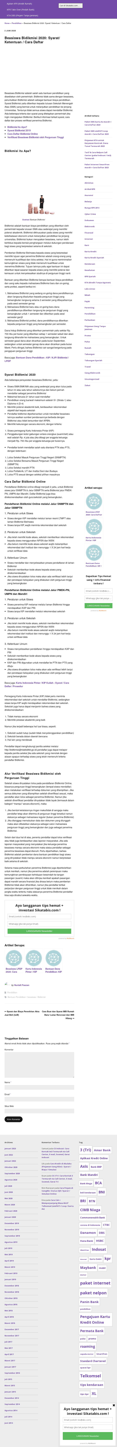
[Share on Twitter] (114, 369)
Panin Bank (89, 1302)
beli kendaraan (88, 1192)
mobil (102, 1268)
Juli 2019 (8, 1248)
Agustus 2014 (11, 1410)
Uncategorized (92, 379)
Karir (87, 245)
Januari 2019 (10, 1279)
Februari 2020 (11, 1211)
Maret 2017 (10, 1360)
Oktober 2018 (11, 1298)
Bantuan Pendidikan (17, 997)
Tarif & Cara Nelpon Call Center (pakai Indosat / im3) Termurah (98, 155)
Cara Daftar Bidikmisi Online (22, 133)
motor (83, 1275)
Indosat (99, 1249)
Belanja (88, 201)
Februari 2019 (11, 1273)
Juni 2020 (9, 1192)
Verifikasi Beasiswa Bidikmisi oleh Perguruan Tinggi (35, 137)
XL (94, 1393)
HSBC (100, 1241)
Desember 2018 (12, 1285)
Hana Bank (86, 1241)
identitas (84, 1250)
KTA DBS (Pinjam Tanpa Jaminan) (22, 15)
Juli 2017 (8, 1341)
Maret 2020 (10, 1204)
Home (7, 23)
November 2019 (12, 1229)
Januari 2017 (10, 1367)
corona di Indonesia (90, 1225)
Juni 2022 (9, 1154)
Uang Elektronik (92, 373)
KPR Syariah (90, 276)
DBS (102, 1233)
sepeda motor (86, 1354)
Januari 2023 (10, 1148)
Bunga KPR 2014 (92, 207)
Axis (84, 1166)
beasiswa (32, 997)
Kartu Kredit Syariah (94, 257)
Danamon (88, 1232)
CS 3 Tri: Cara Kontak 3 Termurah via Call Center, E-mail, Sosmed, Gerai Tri (57, 1178)
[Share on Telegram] (114, 374)
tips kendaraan (91, 1385)
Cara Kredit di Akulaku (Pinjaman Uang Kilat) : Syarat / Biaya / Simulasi (56, 1166)
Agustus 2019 (11, 1242)
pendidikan (85, 1309)
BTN (92, 1201)
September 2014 (12, 1404)
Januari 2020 (10, 1217)
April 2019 (9, 1260)
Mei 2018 (8, 1310)
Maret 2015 (10, 1385)
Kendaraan (90, 264)
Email (8, 1094)
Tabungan (90, 354)
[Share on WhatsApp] (114, 384)
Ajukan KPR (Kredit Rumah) (19, 3)
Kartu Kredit (90, 251)
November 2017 (12, 1335)
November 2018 (12, 1292)
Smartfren (101, 1354)
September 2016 (12, 1373)
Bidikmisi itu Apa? (17, 127)
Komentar (9, 1049)
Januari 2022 (10, 1161)
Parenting (89, 307)
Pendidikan (17, 23)
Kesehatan (90, 270)
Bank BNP (96, 1166)
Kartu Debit (96, 1259)
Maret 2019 (10, 1267)
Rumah (88, 348)
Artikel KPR (90, 189)
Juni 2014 (9, 1423)
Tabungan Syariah (93, 360)
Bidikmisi (42, 997)
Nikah (87, 295)
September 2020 (12, 1173)
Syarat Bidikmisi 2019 (19, 130)
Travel (88, 366)
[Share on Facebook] (114, 364)
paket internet (95, 1283)
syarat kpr (85, 1367)
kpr (108, 1258)
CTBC (106, 1225)
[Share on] (114, 389)
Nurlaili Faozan (21, 985)
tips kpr (84, 1394)
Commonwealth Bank (92, 1217)
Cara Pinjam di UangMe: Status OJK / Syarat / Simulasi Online (57, 1191)
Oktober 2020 (11, 1167)
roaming (87, 1346)
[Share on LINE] (114, 379)
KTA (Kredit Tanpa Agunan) (98, 282)
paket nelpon (93, 1292)
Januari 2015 (10, 1391)
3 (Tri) (85, 1149)
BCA (98, 1183)
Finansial (89, 232)
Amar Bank (102, 1150)
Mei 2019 (8, 1254)
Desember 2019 (12, 1223)
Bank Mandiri (89, 1175)
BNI (102, 1192)
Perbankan (90, 320)
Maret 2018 (10, 1323)
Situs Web (9, 1106)
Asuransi (89, 195)
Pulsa (87, 341)
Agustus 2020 (11, 1179)
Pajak (87, 301)
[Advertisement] (39, 69)
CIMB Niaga (90, 1209)
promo (92, 1338)
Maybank (88, 1267)
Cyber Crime (90, 214)
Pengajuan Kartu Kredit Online (95, 1319)
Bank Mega (86, 1183)
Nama (8, 1082)
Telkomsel (90, 1376)
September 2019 (12, 1236)
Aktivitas (89, 183)
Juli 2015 (8, 1379)
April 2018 (9, 1317)
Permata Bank (91, 1331)
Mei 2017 (8, 1348)
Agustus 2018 (11, 1304)
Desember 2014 (12, 1398)
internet (83, 1259)
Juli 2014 (8, 1416)
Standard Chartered (93, 1361)
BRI (83, 1200)
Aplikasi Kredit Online (94, 1158)
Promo (88, 335)
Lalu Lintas (90, 289)
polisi (82, 1338)
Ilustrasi (25, 219)
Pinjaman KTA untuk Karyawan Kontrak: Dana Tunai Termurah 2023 (96, 143)
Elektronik (90, 226)
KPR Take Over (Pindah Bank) (20, 9)
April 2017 (9, 1354)
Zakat (87, 385)
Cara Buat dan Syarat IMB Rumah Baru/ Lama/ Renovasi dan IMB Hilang (58, 1015)
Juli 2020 (8, 1186)
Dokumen (89, 220)
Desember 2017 (12, 1329)
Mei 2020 (8, 1198)
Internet (89, 239)
